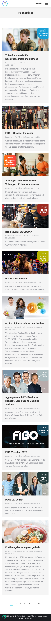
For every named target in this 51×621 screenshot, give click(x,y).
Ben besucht (9, 236)
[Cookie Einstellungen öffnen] (4, 618)
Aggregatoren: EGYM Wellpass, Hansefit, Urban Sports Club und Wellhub (22, 401)
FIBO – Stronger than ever (19, 133)
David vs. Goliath (14, 499)
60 (39, 603)
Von (34, 63)
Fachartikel (9, 63)
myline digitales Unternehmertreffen (24, 323)
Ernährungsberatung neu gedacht (22, 547)
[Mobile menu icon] (46, 3)
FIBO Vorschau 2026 (16, 452)
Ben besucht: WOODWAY (18, 231)
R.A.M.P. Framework (16, 278)
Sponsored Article (19, 63)
